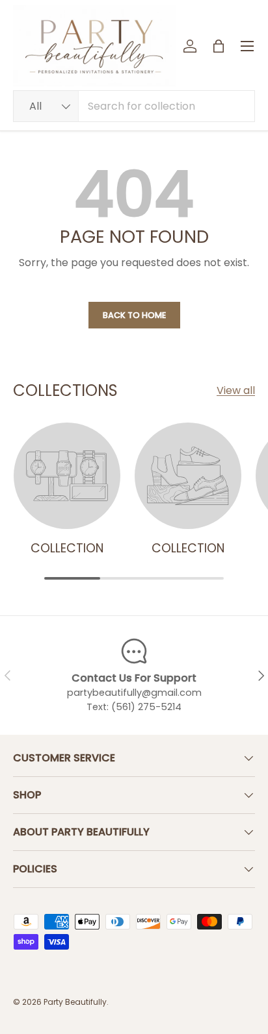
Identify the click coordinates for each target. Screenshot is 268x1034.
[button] (218, 46)
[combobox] (134, 106)
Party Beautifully (75, 1001)
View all (236, 390)
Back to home (134, 315)
